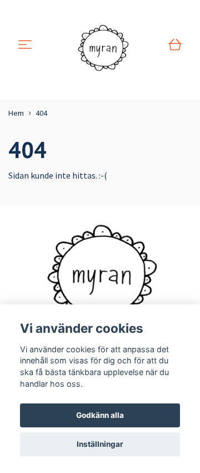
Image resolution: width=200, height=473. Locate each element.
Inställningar (100, 444)
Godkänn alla (100, 415)
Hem (16, 113)
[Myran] (102, 45)
